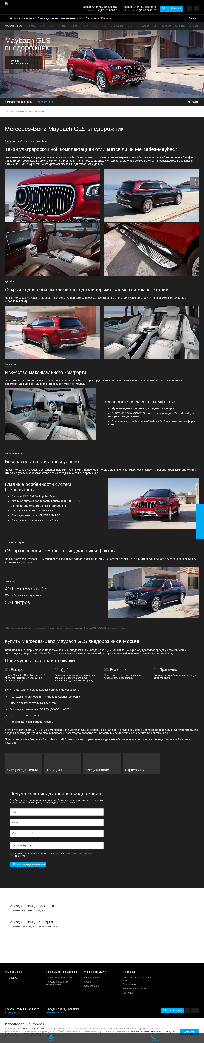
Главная (9, 111)
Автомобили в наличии (22, 18)
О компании (92, 18)
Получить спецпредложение (29, 864)
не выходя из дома (138, 978)
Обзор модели (45, 101)
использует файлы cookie (34, 1028)
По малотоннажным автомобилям (57, 983)
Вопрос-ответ (129, 984)
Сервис (193, 18)
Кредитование (92, 977)
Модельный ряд (13, 26)
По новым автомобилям (59, 977)
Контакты (106, 18)
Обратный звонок (171, 8)
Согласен (189, 1032)
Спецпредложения (48, 18)
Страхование (91, 986)
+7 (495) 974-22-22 (106, 10)
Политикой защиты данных (78, 853)
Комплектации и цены (18, 101)
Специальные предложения (61, 972)
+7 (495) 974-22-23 (146, 10)
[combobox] (57, 845)
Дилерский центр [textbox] (21, 845)
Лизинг (88, 981)
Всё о (134, 988)
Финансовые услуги (72, 18)
